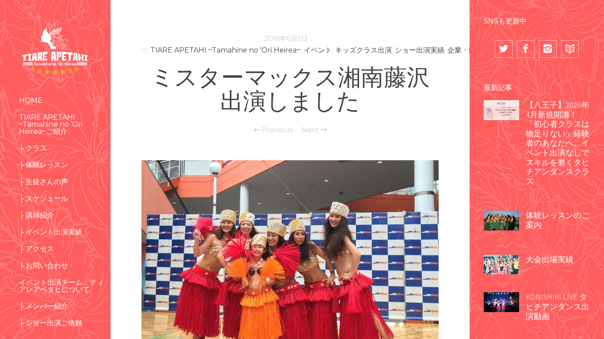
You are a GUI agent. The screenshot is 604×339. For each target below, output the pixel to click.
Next (311, 130)
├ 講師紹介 (36, 215)
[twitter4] (503, 49)
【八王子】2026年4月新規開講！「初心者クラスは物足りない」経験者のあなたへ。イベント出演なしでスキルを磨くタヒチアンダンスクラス (557, 143)
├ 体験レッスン (43, 165)
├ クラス (33, 148)
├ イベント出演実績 (50, 232)
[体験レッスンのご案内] (501, 219)
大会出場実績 (549, 259)
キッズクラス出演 (363, 50)
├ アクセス (36, 249)
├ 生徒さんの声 (43, 181)
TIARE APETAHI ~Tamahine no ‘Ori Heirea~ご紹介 (51, 124)
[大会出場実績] (501, 263)
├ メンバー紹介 (43, 306)
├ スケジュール (43, 198)
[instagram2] (548, 49)
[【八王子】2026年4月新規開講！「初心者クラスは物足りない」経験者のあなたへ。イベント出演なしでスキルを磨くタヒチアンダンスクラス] (501, 109)
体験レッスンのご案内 (557, 220)
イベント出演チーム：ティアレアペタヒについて (61, 286)
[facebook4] (526, 49)
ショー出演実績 (419, 50)
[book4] (570, 49)
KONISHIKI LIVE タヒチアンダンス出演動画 (557, 306)
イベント (318, 50)
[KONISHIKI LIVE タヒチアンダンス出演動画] (501, 301)
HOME (30, 100)
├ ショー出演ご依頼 (50, 323)
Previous (276, 130)
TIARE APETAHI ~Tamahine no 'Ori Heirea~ (225, 50)
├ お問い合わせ (43, 265)
